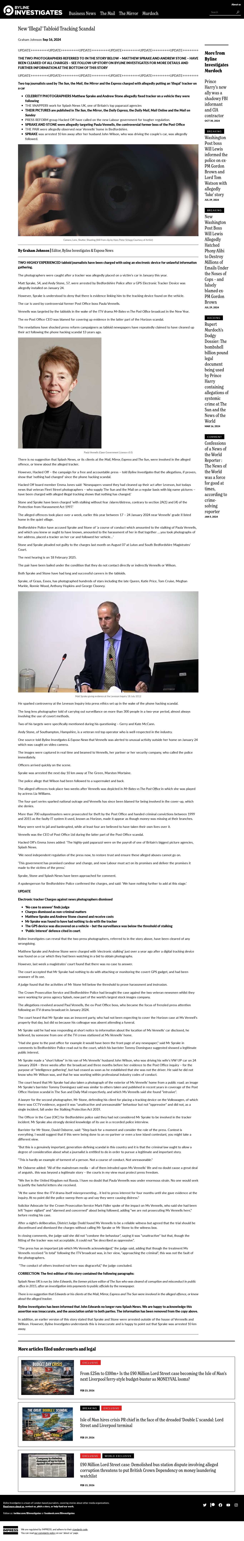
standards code (80, 1529)
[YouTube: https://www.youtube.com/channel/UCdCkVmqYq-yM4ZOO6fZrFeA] (228, 1505)
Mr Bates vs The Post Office (142, 788)
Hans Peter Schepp (123, 240)
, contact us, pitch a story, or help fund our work (38, 1506)
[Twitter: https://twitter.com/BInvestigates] (204, 1505)
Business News (82, 13)
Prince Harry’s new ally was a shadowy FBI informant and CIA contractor (216, 98)
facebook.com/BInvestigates (59, 1513)
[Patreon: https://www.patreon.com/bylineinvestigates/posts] (212, 1505)
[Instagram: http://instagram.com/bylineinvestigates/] (236, 1505)
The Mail (107, 13)
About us (236, 4)
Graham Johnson (30, 39)
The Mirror (128, 13)
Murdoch (150, 13)
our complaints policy (45, 1533)
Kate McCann (144, 724)
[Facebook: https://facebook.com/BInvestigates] (220, 1505)
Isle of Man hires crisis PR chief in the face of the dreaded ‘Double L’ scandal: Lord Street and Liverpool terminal (151, 1422)
